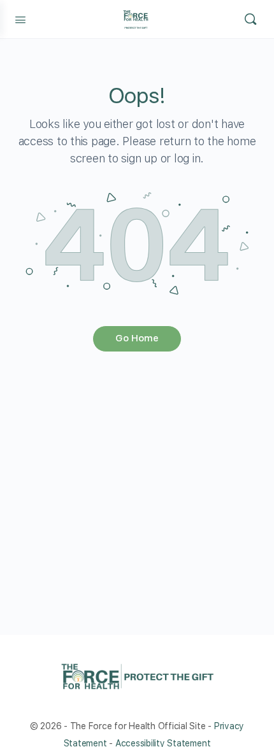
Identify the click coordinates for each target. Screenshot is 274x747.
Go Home (137, 338)
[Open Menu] (20, 18)
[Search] (250, 19)
